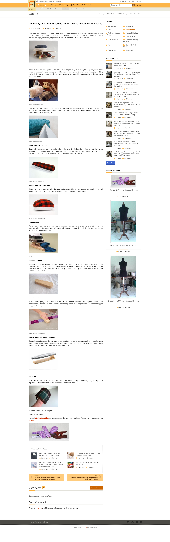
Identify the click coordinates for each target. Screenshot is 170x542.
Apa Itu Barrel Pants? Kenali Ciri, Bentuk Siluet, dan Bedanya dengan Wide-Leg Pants (127, 94)
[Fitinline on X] (141, 522)
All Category (112, 26)
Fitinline (85, 527)
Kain (109, 45)
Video (41, 9)
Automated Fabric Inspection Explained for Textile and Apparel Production (126, 143)
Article (65, 9)
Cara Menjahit (117, 14)
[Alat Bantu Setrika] (49, 441)
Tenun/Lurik (129, 50)
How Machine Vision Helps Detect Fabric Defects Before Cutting (126, 114)
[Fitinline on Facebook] (137, 522)
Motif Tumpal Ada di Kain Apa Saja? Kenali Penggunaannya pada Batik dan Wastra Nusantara (127, 154)
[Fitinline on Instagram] (132, 522)
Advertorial (129, 26)
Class (84, 9)
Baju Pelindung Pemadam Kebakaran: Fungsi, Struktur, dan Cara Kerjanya (127, 104)
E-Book (49, 9)
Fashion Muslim (113, 40)
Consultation (74, 9)
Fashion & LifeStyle (131, 33)
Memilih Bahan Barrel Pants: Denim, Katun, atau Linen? (127, 64)
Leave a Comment (96, 488)
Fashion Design (130, 36)
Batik (109, 30)
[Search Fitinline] (133, 5)
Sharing (53, 5)
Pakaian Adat (112, 50)
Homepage (102, 14)
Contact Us (87, 5)
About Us (76, 5)
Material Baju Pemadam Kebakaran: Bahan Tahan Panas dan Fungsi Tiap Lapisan (127, 74)
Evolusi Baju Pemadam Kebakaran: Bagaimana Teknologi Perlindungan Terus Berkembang (127, 133)
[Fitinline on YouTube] (128, 522)
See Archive (110, 163)
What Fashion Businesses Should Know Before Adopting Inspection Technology (126, 84)
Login (40, 508)
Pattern (57, 9)
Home (31, 522)
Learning (43, 5)
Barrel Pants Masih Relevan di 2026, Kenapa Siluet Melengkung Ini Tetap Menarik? (127, 123)
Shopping (64, 5)
